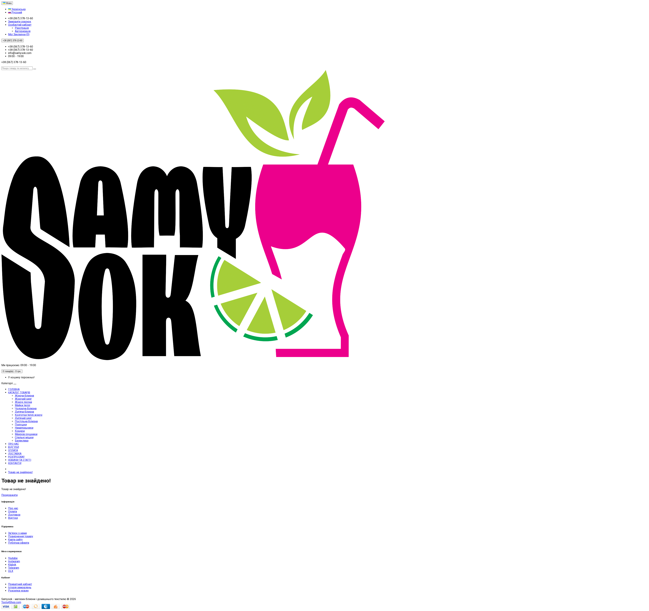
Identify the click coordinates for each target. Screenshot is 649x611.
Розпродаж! (16, 456)
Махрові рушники (26, 434)
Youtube (13, 558)
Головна (14, 389)
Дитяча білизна (24, 411)
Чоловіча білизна (26, 408)
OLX (10, 571)
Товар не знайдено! (20, 472)
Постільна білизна (26, 421)
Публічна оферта (18, 542)
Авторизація (22, 31)
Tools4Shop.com (11, 602)
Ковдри (20, 431)
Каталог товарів (19, 392)
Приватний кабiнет (20, 584)
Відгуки (13, 447)
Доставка (14, 453)
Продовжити (9, 495)
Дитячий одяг (23, 418)
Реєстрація (22, 28)
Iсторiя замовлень (19, 587)
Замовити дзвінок (19, 21)
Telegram (13, 567)
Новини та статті (19, 460)
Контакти (14, 463)
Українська (18, 9)
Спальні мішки (24, 437)
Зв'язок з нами (17, 533)
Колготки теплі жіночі (28, 415)
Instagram (14, 561)
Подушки (21, 424)
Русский (16, 12)
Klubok (12, 564)
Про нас (13, 443)
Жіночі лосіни (23, 402)
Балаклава (21, 440)
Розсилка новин (18, 590)
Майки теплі (22, 405)
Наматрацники (24, 427)
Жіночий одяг (23, 398)
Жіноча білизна (24, 395)
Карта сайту (15, 539)
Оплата (13, 450)
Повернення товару (20, 536)
